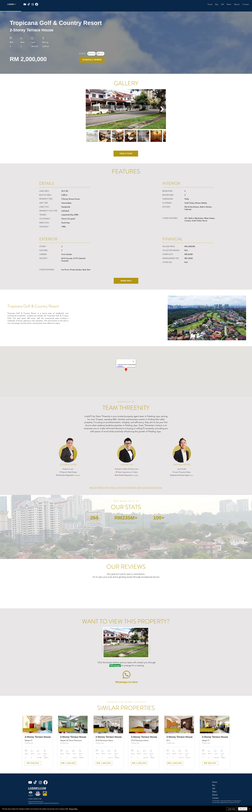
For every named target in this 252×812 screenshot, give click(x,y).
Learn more (231, 809)
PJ (14, 4)
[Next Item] (162, 109)
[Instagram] (32, 4)
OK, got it (243, 809)
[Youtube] (24, 4)
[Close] (249, 808)
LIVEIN (10, 4)
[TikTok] (28, 4)
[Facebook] (36, 4)
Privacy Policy (73, 809)
